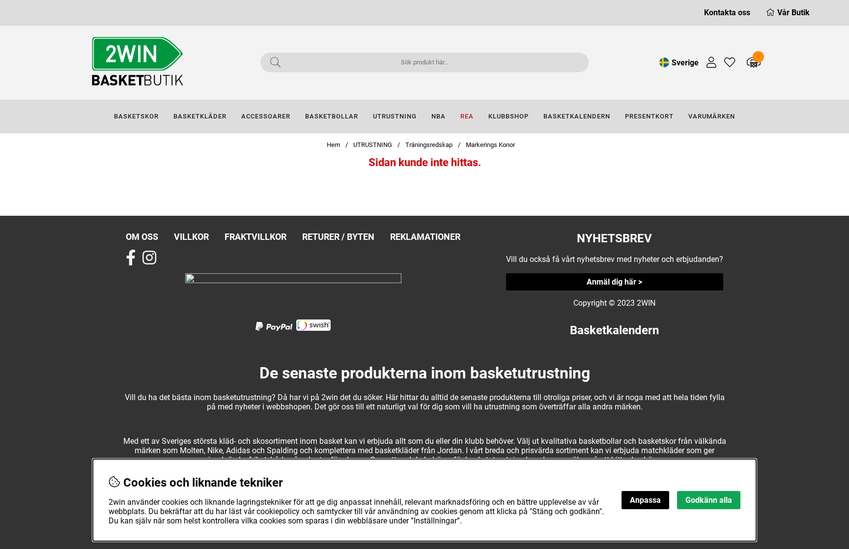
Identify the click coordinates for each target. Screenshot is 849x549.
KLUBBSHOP (508, 116)
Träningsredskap (429, 144)
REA (467, 116)
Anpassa (645, 500)
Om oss (142, 236)
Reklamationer (425, 236)
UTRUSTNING (395, 116)
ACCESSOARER (265, 116)
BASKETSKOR (136, 116)
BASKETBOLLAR (331, 116)
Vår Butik (793, 12)
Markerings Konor (490, 144)
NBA (438, 116)
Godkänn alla (708, 500)
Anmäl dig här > (614, 282)
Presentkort (649, 116)
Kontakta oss (727, 12)
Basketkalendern (614, 330)
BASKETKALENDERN (576, 116)
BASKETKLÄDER (199, 116)
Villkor (191, 236)
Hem (333, 144)
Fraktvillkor (255, 236)
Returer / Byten (338, 236)
